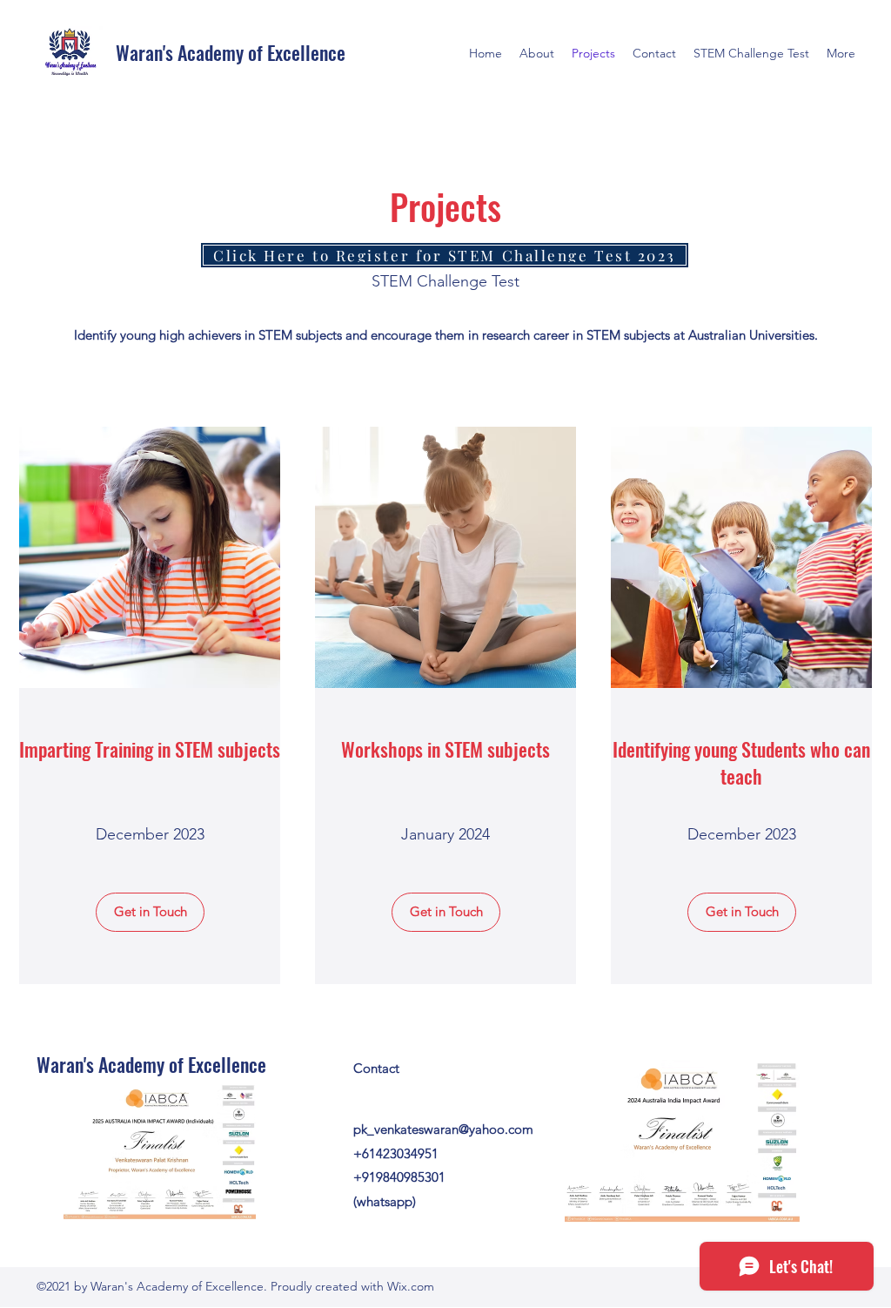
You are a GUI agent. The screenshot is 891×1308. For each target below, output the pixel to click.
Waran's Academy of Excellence (230, 52)
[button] (150, 912)
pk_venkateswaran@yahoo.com (443, 1129)
